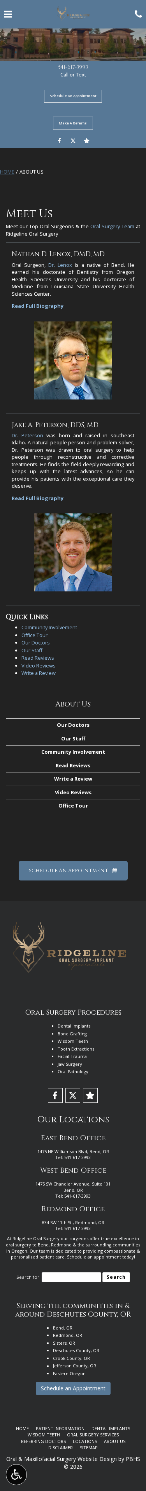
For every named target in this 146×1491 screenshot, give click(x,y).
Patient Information (60, 1428)
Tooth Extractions (76, 1049)
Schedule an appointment (94, 1257)
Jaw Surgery (70, 1064)
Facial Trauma (72, 1056)
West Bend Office (73, 1170)
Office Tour (34, 635)
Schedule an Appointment (73, 1388)
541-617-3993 (73, 67)
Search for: (28, 1277)
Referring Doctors (43, 1441)
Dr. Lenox (60, 264)
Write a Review (38, 672)
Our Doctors (35, 642)
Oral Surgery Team (112, 226)
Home (7, 171)
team (44, 1251)
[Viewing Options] (16, 1474)
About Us (73, 704)
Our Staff (31, 650)
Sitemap (89, 1447)
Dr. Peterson (27, 435)
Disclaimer (60, 1447)
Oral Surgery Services (93, 1435)
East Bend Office (73, 1138)
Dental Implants (74, 1026)
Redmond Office (73, 1209)
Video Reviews (38, 665)
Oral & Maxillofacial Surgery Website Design (61, 1459)
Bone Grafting (72, 1034)
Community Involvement (49, 627)
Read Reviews (37, 657)
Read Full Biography (37, 305)
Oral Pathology (73, 1071)
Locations (85, 1441)
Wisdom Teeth (73, 1041)
